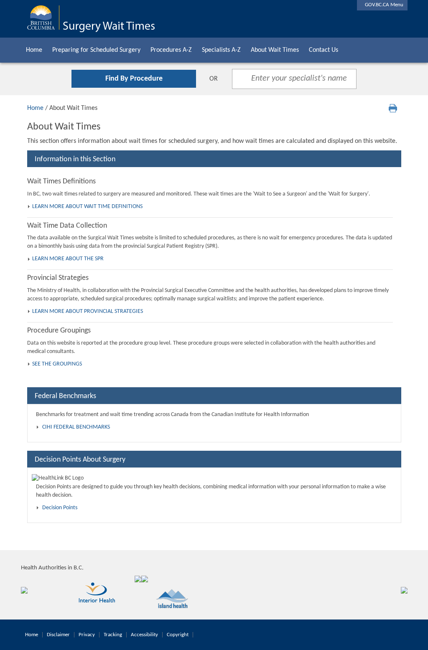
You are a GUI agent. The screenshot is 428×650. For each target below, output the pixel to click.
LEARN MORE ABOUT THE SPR (68, 259)
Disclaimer (58, 634)
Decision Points (59, 508)
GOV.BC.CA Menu (382, 5)
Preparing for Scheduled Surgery (96, 50)
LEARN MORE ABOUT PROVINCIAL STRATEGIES (87, 311)
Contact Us (323, 50)
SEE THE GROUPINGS (57, 364)
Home (34, 50)
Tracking (113, 634)
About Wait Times (275, 50)
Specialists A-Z (221, 50)
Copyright (178, 634)
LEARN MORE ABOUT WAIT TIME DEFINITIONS (87, 206)
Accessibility (144, 634)
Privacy (87, 634)
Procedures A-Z (171, 50)
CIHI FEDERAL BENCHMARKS (76, 427)
